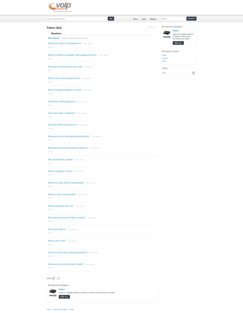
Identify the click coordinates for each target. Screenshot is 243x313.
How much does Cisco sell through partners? (68, 252)
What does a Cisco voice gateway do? (65, 43)
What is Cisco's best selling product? (64, 78)
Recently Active (82, 38)
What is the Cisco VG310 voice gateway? (66, 182)
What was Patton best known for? (63, 124)
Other (164, 61)
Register (153, 19)
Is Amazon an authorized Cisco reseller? (66, 264)
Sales (164, 55)
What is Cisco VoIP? (57, 240)
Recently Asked (68, 38)
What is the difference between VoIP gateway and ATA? (72, 54)
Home (135, 19)
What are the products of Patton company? (67, 217)
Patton (50, 47)
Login (143, 19)
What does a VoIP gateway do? (62, 101)
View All (64, 297)
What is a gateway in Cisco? (60, 171)
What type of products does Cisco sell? (65, 66)
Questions (56, 33)
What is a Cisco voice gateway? (62, 194)
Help (163, 72)
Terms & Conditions (61, 309)
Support (165, 58)
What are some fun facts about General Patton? (69, 136)
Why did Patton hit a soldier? (60, 159)
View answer (88, 43)
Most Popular (54, 38)
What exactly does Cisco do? (61, 205)
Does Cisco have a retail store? (62, 113)
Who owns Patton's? (57, 229)
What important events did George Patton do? (68, 147)
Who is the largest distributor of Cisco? (65, 89)
